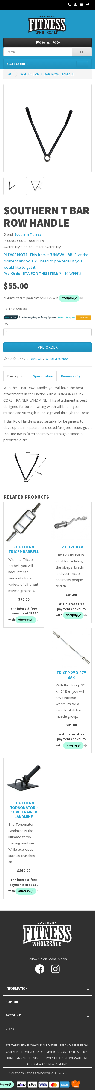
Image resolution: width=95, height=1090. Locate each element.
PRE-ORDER (48, 347)
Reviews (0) (70, 376)
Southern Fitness (28, 234)
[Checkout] (87, 4)
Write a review (57, 358)
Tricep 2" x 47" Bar (71, 675)
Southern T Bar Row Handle (47, 74)
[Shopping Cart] (81, 4)
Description (16, 376)
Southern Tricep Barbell (24, 549)
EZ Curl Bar (71, 547)
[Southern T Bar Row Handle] (47, 128)
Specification (43, 376)
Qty (5, 324)
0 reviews (34, 358)
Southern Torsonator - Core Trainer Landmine (24, 809)
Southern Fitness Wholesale (31, 1073)
